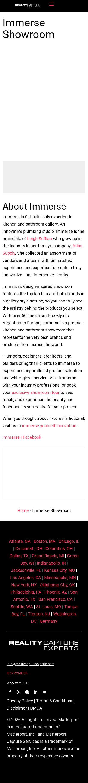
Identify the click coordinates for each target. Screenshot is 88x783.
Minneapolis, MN (59, 577)
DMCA (36, 708)
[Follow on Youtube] (44, 692)
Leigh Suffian (39, 238)
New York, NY (24, 584)
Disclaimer (17, 708)
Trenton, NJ (38, 613)
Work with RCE (18, 683)
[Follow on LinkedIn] (35, 692)
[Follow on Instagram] (27, 692)
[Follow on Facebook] (10, 692)
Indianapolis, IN (51, 563)
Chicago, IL (68, 541)
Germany (48, 621)
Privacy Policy (20, 700)
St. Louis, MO (48, 606)
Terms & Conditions (54, 700)
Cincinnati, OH (28, 548)
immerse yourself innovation (49, 425)
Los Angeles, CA (25, 577)
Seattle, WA (22, 606)
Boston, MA (44, 541)
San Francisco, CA (55, 599)
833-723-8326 (17, 673)
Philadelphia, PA (25, 592)
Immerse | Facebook (22, 437)
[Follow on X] (18, 692)
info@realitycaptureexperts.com (30, 664)
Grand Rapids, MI (47, 555)
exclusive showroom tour (35, 392)
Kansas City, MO (59, 570)
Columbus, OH (58, 548)
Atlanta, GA (20, 541)
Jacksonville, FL (26, 570)
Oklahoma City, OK (57, 584)
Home (23, 510)
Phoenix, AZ (55, 592)
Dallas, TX (19, 555)
